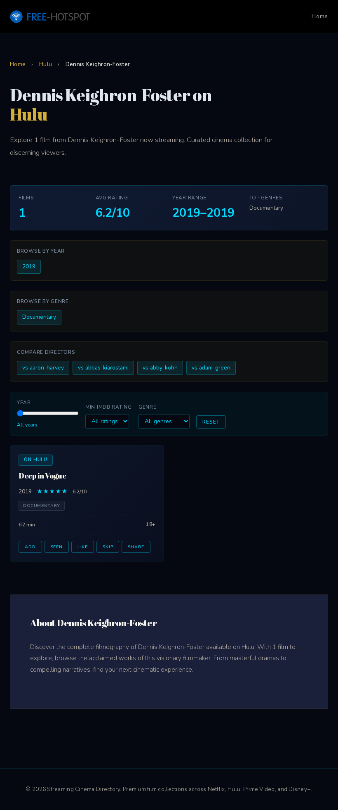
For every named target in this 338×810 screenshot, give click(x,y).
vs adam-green (211, 368)
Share (136, 547)
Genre (147, 407)
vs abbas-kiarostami (103, 368)
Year (24, 402)
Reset (211, 422)
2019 (28, 266)
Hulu (45, 64)
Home (320, 16)
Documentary (39, 317)
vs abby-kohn (160, 368)
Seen (57, 547)
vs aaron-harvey (43, 368)
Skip (108, 547)
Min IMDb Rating (108, 407)
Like (82, 547)
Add (30, 547)
